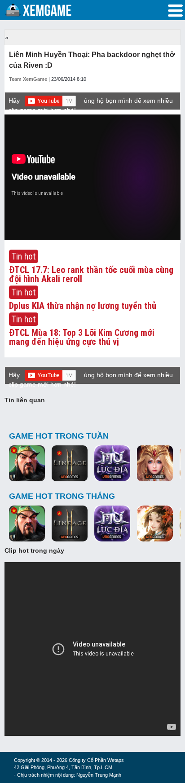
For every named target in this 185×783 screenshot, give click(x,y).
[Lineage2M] (70, 463)
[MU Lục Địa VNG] (112, 463)
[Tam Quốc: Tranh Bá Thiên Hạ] (27, 463)
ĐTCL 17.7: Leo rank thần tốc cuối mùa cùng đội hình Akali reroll (91, 274)
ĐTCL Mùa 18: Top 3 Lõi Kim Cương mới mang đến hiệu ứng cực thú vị (81, 337)
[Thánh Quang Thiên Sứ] (155, 463)
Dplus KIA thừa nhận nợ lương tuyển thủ (82, 305)
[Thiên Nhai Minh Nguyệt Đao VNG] (155, 523)
